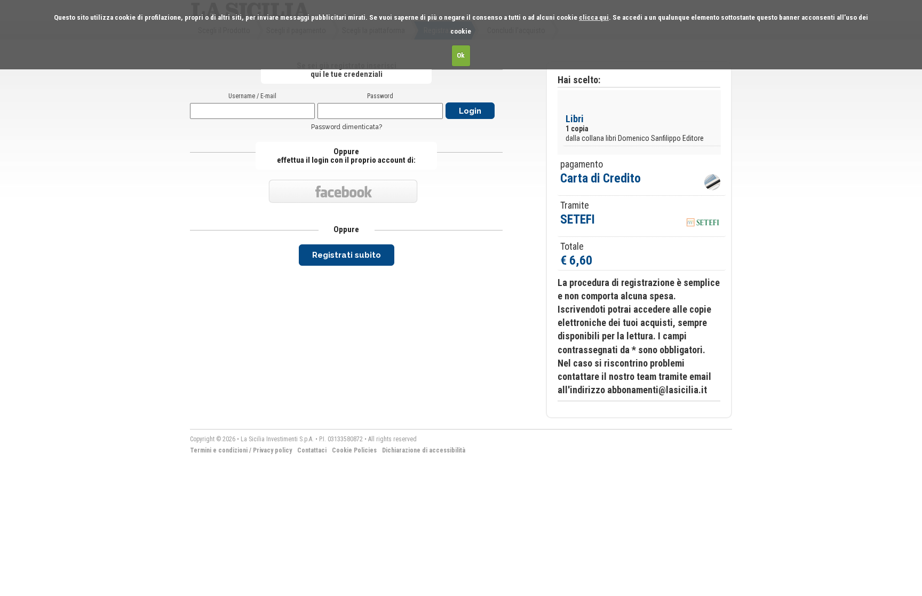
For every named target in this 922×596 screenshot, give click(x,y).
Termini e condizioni (219, 450)
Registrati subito (346, 255)
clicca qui (594, 17)
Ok (461, 55)
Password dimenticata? (346, 127)
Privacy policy (272, 450)
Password (380, 96)
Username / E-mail (252, 96)
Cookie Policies (354, 450)
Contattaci (312, 450)
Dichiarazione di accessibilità (423, 450)
